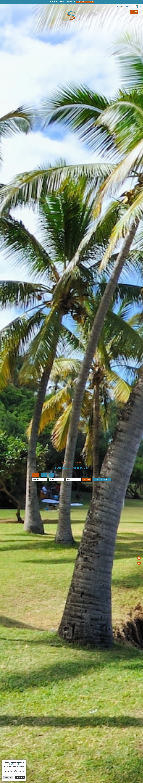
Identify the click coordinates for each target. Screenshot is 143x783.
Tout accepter (20, 777)
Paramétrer (8, 777)
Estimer (51, 475)
